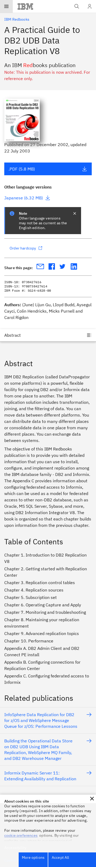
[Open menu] (6, 6)
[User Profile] (89, 6)
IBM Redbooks (16, 19)
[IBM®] (25, 6)
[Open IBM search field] (76, 6)
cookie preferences (21, 835)
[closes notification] (74, 213)
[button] (92, 798)
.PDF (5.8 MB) (22, 169)
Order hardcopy (23, 248)
